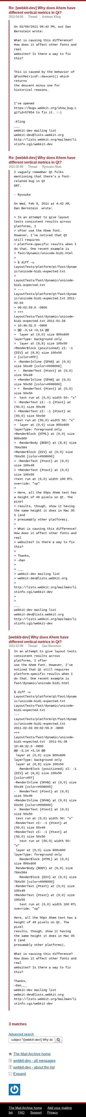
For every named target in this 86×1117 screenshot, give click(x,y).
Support (36, 1112)
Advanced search (21, 1034)
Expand (19, 1074)
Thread (32, 16)
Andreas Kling (51, 16)
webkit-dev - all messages (34, 1061)
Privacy (52, 1112)
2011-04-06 (16, 16)
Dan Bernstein (51, 646)
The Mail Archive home (32, 1054)
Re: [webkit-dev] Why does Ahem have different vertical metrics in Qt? (42, 10)
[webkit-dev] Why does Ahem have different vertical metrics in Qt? (39, 639)
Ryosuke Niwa (51, 166)
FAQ (21, 1112)
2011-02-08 (16, 166)
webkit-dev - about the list (34, 1067)
